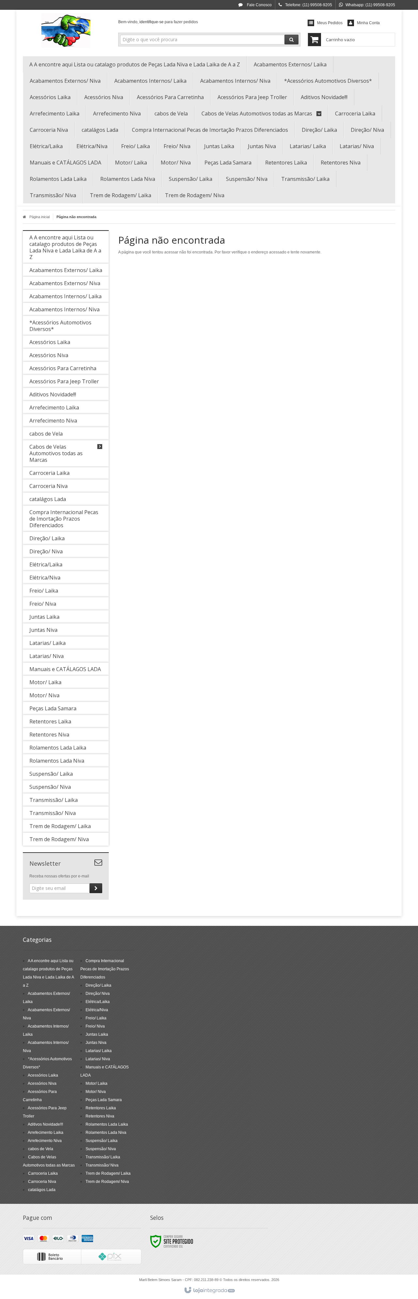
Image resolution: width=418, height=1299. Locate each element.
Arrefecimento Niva (45, 1140)
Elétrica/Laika (98, 1001)
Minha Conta (368, 23)
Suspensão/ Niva (101, 1149)
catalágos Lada (42, 1189)
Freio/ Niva (95, 1026)
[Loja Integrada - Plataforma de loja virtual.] (209, 1290)
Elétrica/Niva (97, 1010)
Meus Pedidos (330, 23)
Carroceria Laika (43, 1173)
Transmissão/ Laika (103, 1157)
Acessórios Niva (42, 1083)
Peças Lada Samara (104, 1100)
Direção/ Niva (98, 993)
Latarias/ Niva (98, 1059)
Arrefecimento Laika (45, 1132)
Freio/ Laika (96, 1018)
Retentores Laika (101, 1108)
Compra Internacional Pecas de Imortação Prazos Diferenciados (104, 969)
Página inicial (39, 217)
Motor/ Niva (96, 1091)
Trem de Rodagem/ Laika (108, 1173)
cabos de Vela (40, 1149)
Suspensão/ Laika (102, 1140)
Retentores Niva (100, 1116)
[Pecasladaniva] (66, 31)
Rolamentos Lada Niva (106, 1132)
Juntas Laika (97, 1034)
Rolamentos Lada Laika (107, 1124)
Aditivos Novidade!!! (45, 1124)
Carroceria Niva (42, 1181)
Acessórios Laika (43, 1075)
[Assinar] (95, 888)
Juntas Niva (96, 1042)
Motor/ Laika (96, 1083)
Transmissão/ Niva (102, 1165)
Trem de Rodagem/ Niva (107, 1181)
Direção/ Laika (98, 985)
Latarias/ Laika (99, 1050)
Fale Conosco (259, 5)
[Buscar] (291, 39)
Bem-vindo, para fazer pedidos (158, 22)
